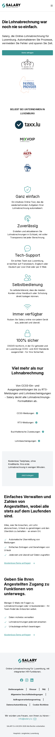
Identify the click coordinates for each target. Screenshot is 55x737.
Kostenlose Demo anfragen (17, 563)
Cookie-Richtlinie (40, 705)
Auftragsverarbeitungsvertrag (26, 699)
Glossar (32, 689)
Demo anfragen (27, 53)
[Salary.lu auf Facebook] (22, 680)
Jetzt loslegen (27, 475)
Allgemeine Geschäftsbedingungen (27, 694)
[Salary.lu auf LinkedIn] (32, 680)
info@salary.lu (26, 718)
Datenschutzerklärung (17, 705)
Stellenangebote (15, 689)
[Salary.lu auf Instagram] (26, 680)
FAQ (44, 689)
